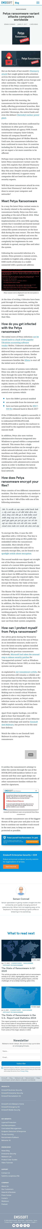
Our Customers (7, 1189)
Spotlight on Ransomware (13, 965)
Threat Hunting (7, 1134)
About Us (4, 1186)
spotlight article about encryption (16, 553)
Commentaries (16, 963)
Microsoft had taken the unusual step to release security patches (20, 656)
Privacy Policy (24, 1071)
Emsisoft (6, 2)
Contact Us (5, 1173)
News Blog (5, 1151)
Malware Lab (19, 1078)
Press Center (6, 1195)
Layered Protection (8, 1122)
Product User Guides (9, 1159)
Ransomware (21, 9)
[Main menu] (38, 2)
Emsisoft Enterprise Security (12, 1093)
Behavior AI (6, 1140)
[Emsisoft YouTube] (13, 1225)
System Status (26, 1222)
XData (27, 360)
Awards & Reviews (8, 1192)
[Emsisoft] (21, 1217)
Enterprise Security (8, 1153)
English (33, 1222)
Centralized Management (11, 1128)
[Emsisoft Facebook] (21, 1225)
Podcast (4, 1204)
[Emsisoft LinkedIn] (17, 1225)
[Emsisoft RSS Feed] (28, 1225)
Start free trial (11, 867)
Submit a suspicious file (10, 1176)
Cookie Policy (17, 1222)
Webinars (5, 1201)
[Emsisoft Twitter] (24, 1225)
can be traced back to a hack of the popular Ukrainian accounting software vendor (20, 341)
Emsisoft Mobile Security (10, 1110)
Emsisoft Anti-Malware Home (12, 1104)
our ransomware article (26, 672)
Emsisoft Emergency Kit (10, 1107)
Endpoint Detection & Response (13, 1131)
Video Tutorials (7, 1162)
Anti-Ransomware (8, 1125)
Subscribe (21, 1063)
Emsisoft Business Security (11, 1090)
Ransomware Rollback (10, 1137)
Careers (4, 1198)
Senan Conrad (9, 24)
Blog (11, 1078)
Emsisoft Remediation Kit (11, 1096)
